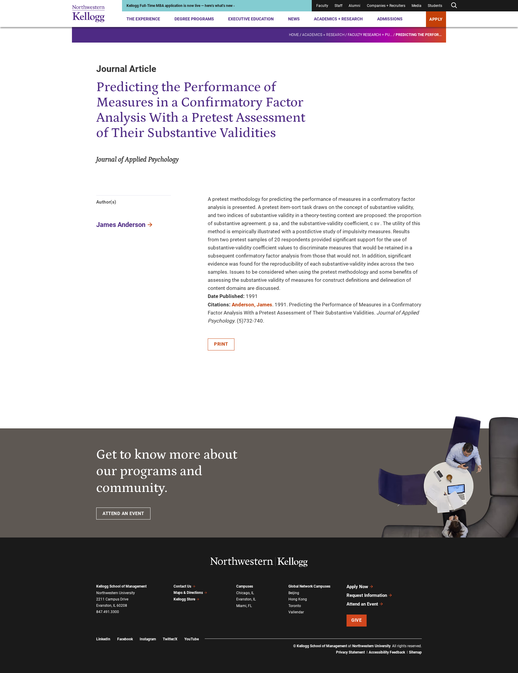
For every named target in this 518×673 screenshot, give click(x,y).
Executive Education (251, 18)
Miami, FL (244, 606)
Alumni (354, 6)
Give (356, 620)
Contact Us (182, 586)
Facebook (125, 639)
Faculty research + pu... (370, 35)
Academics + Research (338, 18)
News (294, 18)
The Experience (143, 18)
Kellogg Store (184, 599)
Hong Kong (297, 599)
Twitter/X (170, 639)
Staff (338, 6)
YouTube (191, 639)
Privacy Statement (350, 652)
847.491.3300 (107, 612)
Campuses (244, 586)
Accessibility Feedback (387, 652)
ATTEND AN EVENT (123, 513)
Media (416, 6)
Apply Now (357, 586)
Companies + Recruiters (386, 6)
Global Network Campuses (309, 586)
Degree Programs (194, 18)
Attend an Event (362, 604)
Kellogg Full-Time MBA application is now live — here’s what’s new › (181, 6)
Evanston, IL (246, 599)
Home (294, 35)
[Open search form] (453, 5)
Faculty (322, 6)
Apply (436, 19)
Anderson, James (252, 305)
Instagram (148, 639)
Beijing (293, 593)
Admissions (390, 18)
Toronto (294, 606)
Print (221, 344)
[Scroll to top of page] (429, 642)
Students (435, 6)
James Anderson (120, 224)
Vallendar (296, 612)
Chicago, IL (245, 593)
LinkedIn (103, 639)
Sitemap (415, 652)
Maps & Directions (188, 593)
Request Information (367, 595)
